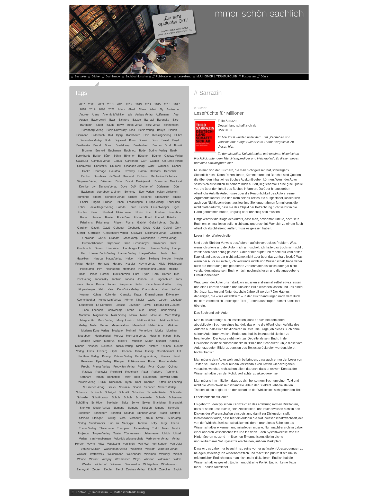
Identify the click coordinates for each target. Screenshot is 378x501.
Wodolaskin (132, 464)
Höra (155, 273)
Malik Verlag (118, 315)
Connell (176, 165)
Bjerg (119, 135)
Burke (97, 155)
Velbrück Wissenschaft (128, 438)
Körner (128, 299)
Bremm (156, 145)
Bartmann (86, 124)
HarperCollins (147, 253)
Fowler (109, 217)
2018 (83, 109)
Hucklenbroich (121, 273)
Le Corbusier (104, 304)
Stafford (175, 412)
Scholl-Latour (100, 397)
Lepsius (120, 304)
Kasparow (126, 284)
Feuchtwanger (160, 207)
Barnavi (149, 119)
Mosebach (84, 335)
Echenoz (130, 191)
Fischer (82, 212)
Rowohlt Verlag (86, 381)
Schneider (176, 392)
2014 (148, 104)
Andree (83, 114)
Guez (173, 243)
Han (83, 253)
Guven (99, 248)
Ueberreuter (151, 433)
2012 (129, 104)
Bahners (124, 119)
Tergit (163, 423)
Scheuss (81, 392)
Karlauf (111, 284)
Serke (135, 402)
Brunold (100, 150)
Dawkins (155, 171)
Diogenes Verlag (87, 181)
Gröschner (159, 243)
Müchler (137, 340)
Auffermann (163, 114)
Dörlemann (163, 186)
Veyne (91, 443)
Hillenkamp (87, 268)
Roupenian (150, 376)
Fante (132, 207)
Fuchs (130, 222)
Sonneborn (100, 412)
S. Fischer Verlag (93, 387)
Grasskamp (130, 237)
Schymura (175, 397)
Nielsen (140, 345)
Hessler (130, 263)
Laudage (176, 299)
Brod (168, 145)
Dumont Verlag (108, 186)
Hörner (166, 273)
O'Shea (166, 345)
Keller (139, 284)
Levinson (134, 304)
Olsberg (102, 351)
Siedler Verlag (101, 407)
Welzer (177, 453)
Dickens (142, 176)
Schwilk (160, 397)
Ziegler (108, 469)
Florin (139, 212)
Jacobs (129, 279)
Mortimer (171, 330)
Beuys (161, 129)
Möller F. (123, 340)
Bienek (172, 129)
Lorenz (129, 309)
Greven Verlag (167, 237)
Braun (108, 145)
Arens (95, 114)
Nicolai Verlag (124, 345)
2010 (110, 104)
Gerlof (81, 232)
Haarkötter (113, 248)
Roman (99, 376)
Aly (161, 109)
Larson (163, 299)
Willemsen (164, 459)
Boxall (165, 140)
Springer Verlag (146, 412)
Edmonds (83, 196)
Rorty (127, 376)
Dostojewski (143, 181)
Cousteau (115, 171)
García (174, 222)
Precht (85, 366)
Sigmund (133, 407)
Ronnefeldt (113, 376)
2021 (111, 109)
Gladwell (136, 232)
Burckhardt (83, 155)
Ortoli (138, 351)
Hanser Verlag (127, 253)
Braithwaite (83, 145)
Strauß (160, 417)
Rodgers (156, 371)
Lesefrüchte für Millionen (219, 113)
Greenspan (148, 237)
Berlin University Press (120, 129)
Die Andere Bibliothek (164, 176)
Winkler (86, 464)
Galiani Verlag (157, 222)
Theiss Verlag (87, 428)
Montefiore (145, 330)
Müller (149, 340)
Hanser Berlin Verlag (102, 253)
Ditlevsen (106, 181)
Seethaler (113, 402)
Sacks (112, 387)
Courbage (100, 171)
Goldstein (176, 232)
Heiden (129, 258)
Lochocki (97, 309)
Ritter (144, 371)
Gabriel (141, 222)
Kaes (80, 284)
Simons (159, 407)
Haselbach (83, 258)
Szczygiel (128, 423)
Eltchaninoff (162, 196)
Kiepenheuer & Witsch (159, 284)
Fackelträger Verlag (101, 207)
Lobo (86, 309)
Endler (84, 201)
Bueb (173, 150)
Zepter (96, 469)
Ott (179, 351)
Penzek (165, 356)
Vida (101, 443)
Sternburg (135, 417)
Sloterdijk (173, 407)
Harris (163, 253)
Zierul (119, 469)
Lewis (147, 304)
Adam (121, 109)
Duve (124, 186)
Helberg (154, 258)
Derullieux (100, 176)
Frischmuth (103, 222)
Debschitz (170, 171)
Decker (86, 176)
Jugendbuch (164, 279)
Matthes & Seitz (147, 320)
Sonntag (116, 412)
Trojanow (83, 433)
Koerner (84, 294)
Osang (149, 351)
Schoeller (83, 397)
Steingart (97, 417)
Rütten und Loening (170, 381)
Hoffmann (129, 268)
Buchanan (114, 150)
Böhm (117, 155)
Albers (143, 109)
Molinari (131, 330)
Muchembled (103, 335)
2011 (120, 104)
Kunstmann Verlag (109, 299)
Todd (155, 428)
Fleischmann (124, 212)
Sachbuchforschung (138, 76)
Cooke (86, 171)
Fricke (138, 217)
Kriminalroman (154, 294)
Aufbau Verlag (143, 114)
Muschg (155, 335)
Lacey (151, 299)
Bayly (120, 124)
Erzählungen (135, 201)
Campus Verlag (100, 160)
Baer (112, 119)
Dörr (176, 186)
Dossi (129, 181)
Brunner (87, 150)
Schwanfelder (144, 397)
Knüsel (176, 289)
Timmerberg (141, 428)
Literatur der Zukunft (166, 304)
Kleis (111, 289)
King (179, 284)
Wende (81, 459)
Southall (129, 412)
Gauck (95, 227)
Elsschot (146, 196)
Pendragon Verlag (146, 356)
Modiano (117, 330)
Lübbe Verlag (168, 309)
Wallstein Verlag (167, 448)
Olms (90, 351)
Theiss (175, 423)
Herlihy (90, 263)
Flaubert (108, 212)
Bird (110, 135)
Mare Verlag (172, 315)
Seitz (125, 402)
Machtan (84, 315)
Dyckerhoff (146, 186)
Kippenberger (86, 289)
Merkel (104, 325)
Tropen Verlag (101, 433)
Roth (137, 376)
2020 (102, 109)
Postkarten (249, 76)
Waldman (136, 448)
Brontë (178, 145)
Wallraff (150, 448)
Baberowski (98, 119)
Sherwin (85, 407)
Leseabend (184, 76)
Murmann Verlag (136, 335)
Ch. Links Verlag (172, 160)
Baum (110, 124)
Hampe (176, 248)
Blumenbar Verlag (91, 140)
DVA (133, 186)
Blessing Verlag (161, 135)
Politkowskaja (136, 361)
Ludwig (152, 309)
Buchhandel (113, 76)
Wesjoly (107, 459)
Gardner (82, 227)
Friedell (159, 217)
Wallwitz (82, 453)
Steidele (84, 417)
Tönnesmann (132, 433)
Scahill (137, 387)
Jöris (179, 279)
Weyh (136, 459)
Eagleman (87, 191)
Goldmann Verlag (155, 232)
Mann (143, 315)
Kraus (138, 294)
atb (130, 114)
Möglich (85, 340)
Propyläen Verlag (123, 366)
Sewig (146, 402)
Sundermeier (97, 423)
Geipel (168, 227)
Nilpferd (153, 345)
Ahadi (131, 109)
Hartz (174, 253)
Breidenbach (141, 145)
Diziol (118, 181)
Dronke (83, 186)
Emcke (177, 196)
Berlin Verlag (146, 129)
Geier (156, 227)
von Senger (159, 443)
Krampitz (125, 294)
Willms (178, 459)
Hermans (104, 263)
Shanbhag (159, 402)
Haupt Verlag (114, 258)
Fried (148, 217)
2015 (158, 104)
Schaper (149, 387)
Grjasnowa (113, 243)
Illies (176, 273)
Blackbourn (133, 135)
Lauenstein (86, 304)
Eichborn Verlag (114, 196)
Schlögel (110, 392)
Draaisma (161, 181)
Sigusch (147, 407)
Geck (146, 227)
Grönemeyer (141, 243)
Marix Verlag (105, 320)
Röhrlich (149, 381)
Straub (149, 417)
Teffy (154, 423)
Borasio (143, 140)
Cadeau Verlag (173, 155)
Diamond (128, 176)
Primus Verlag (101, 366)
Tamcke (143, 423)
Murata (118, 335)
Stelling (111, 417)
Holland (173, 268)
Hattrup (98, 258)
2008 (91, 104)
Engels (96, 201)
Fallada (120, 207)
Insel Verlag (84, 279)
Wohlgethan (150, 464)
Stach (163, 412)
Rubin (102, 381)
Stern (122, 417)
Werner (93, 459)
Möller (97, 340)
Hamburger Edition (134, 248)
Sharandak (176, 402)
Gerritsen (94, 232)
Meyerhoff (138, 325)
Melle (93, 325)
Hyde (145, 273)
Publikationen (164, 76)
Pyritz (141, 366)
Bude (142, 150)
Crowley (130, 171)
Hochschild (113, 268)
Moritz (159, 330)
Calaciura (82, 160)
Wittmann (116, 464)
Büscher (143, 155)
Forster (97, 217)
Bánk (107, 155)
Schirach (96, 392)
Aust (176, 114)
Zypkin (178, 469)
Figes (176, 207)
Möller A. (109, 340)
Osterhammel (165, 351)
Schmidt (124, 392)
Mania (133, 315)
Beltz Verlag (153, 124)
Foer (149, 212)
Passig (106, 356)
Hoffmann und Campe (152, 268)
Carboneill (131, 160)
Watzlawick (97, 453)
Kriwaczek (172, 294)
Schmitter (138, 392)
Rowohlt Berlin (169, 376)
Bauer (99, 124)
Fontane (160, 212)
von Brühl (129, 443)
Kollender (110, 294)
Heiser (142, 258)
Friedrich (172, 217)
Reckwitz (101, 371)
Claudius (163, 165)
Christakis (100, 165)
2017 (177, 104)
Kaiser (100, 284)
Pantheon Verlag (88, 356)
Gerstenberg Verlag (115, 232)
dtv (94, 186)
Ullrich (166, 433)
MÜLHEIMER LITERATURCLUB (216, 76)
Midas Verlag (156, 325)
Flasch (95, 212)
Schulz (128, 397)
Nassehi (93, 345)
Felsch (143, 207)
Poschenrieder (168, 361)
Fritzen (118, 222)
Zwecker (164, 469)
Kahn (89, 284)
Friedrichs (86, 222)
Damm (142, 171)
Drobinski (176, 181)
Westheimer (122, 459)
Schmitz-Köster (157, 392)
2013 (139, 104)
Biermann (82, 135)
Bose (155, 140)
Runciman (115, 381)
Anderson (173, 109)
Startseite (80, 76)
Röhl (138, 381)
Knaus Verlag (150, 289)
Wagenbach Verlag (115, 448)
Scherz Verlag (167, 387)
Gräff (127, 243)
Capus (118, 160)
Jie (152, 279)
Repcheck (131, 371)
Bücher (96, 76)
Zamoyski (83, 469)
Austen (83, 119)
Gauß (106, 227)
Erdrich (107, 201)
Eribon (120, 201)
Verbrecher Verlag (157, 438)
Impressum (100, 492)
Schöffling (82, 402)
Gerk (178, 227)
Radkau (87, 371)
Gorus (102, 237)
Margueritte (87, 320)
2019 (92, 109)
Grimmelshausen (92, 243)
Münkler (161, 340)
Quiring (172, 366)
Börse (264, 76)
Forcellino (175, 212)
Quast (161, 366)
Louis (141, 309)
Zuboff (152, 469)
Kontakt (81, 492)
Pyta (151, 366)
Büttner (156, 155)
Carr (144, 160)
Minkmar (173, 325)
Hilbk (162, 263)
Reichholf (116, 371)
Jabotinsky (101, 279)
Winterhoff (101, 464)
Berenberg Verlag (92, 129)
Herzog (117, 263)
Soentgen (84, 412)
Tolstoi (176, 428)
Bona (132, 140)
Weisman (150, 453)
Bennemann (171, 124)
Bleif (146, 135)
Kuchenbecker (86, 299)
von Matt (143, 443)
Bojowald (120, 140)
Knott (165, 289)
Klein (101, 289)
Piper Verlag (103, 361)
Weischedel (134, 453)
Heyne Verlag (147, 263)
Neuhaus (107, 345)
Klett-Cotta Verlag (128, 289)
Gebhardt (134, 227)
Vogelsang (113, 443)
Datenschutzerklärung (129, 492)
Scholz (116, 397)
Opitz (114, 351)
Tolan (165, 428)
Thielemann (106, 428)
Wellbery (164, 453)
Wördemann (168, 464)
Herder (166, 258)
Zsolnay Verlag (135, 469)
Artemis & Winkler (114, 114)
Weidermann (115, 453)
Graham (114, 237)
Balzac (136, 119)
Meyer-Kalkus (120, 325)
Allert (153, 109)
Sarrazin (124, 387)
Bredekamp (123, 145)
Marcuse (155, 315)
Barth (176, 119)
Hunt (136, 273)
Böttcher (129, 155)
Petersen (87, 361)
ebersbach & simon (109, 191)
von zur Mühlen (90, 448)
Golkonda (88, 237)
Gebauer (118, 227)
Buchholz (130, 150)
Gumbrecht (84, 248)
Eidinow (132, 196)
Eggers (97, 196)
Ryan (128, 381)
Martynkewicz (125, 320)
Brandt (97, 145)
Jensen (142, 279)
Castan (154, 160)
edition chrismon (167, 191)
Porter (152, 361)
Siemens (118, 407)
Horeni (104, 273)
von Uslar (176, 443)
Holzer (93, 273)
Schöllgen (97, 402)
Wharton (149, 459)
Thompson (123, 428)
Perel (177, 356)
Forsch (84, 217)
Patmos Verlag (123, 356)
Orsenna (126, 351)
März (177, 335)
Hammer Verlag (159, 248)
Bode (108, 140)
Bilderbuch (98, 135)
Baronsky (163, 119)
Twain (117, 433)
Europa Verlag (155, 201)
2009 (101, 104)
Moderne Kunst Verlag (95, 330)
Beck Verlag (134, 124)
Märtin (167, 335)
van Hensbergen (100, 438)
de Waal (115, 176)
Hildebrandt (175, 263)
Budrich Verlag (158, 150)
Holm (82, 273)
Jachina (116, 279)
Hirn (99, 268)
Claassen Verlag (134, 165)
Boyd (175, 140)
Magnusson (100, 315)
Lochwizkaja (114, 309)
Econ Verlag (146, 191)
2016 (167, 104)
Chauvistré (84, 165)
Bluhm (178, 135)
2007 (82, 104)
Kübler (140, 299)
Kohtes (97, 294)
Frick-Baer (123, 217)
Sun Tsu (114, 423)
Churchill (115, 165)
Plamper (119, 361)
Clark (151, 165)
